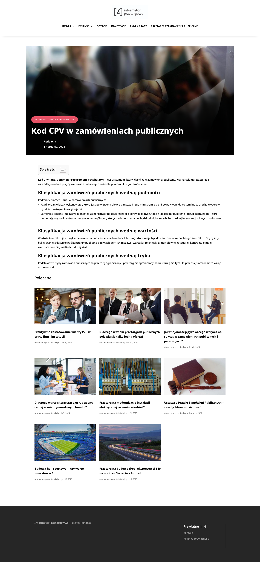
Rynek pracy (138, 26)
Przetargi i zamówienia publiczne (174, 26)
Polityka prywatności (196, 538)
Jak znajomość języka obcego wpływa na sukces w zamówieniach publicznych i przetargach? (193, 336)
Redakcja (55, 342)
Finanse (83, 26)
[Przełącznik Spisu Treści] (61, 170)
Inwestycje (118, 26)
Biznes (66, 26)
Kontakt (188, 532)
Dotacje (102, 26)
